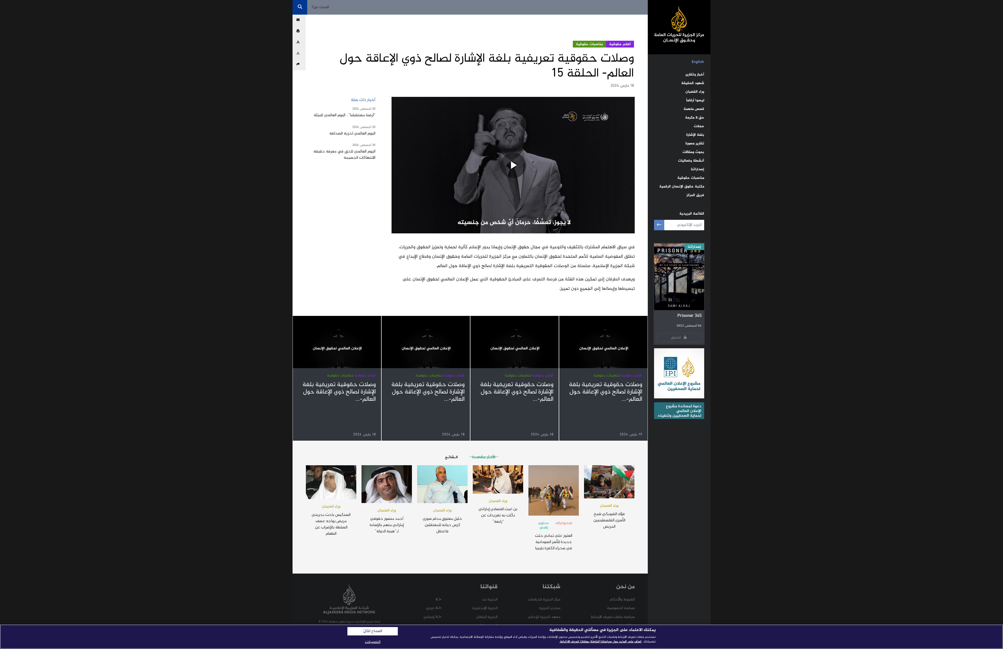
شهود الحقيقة (692, 83)
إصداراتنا (697, 169)
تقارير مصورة (694, 143)
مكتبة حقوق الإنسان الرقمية (681, 187)
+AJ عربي (434, 608)
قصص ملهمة (694, 109)
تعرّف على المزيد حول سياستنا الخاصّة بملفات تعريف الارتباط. (600, 641)
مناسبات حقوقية (690, 178)
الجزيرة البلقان (487, 617)
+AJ (438, 599)
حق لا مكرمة (694, 118)
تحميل (677, 337)
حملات (699, 126)
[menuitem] (698, 62)
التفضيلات (373, 642)
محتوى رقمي (543, 525)
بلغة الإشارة (695, 135)
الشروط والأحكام (622, 599)
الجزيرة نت (490, 599)
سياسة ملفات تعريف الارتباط (613, 617)
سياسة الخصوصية (621, 608)
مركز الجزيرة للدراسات (544, 599)
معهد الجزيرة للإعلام (544, 617)
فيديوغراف (563, 523)
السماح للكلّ (372, 631)
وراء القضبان (694, 92)
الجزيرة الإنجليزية (485, 608)
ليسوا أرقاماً (695, 100)
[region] (501, 636)
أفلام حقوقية (620, 44)
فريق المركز (695, 195)
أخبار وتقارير (694, 75)
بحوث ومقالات (693, 152)
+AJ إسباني (432, 617)
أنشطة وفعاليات (691, 161)
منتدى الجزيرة (549, 608)
